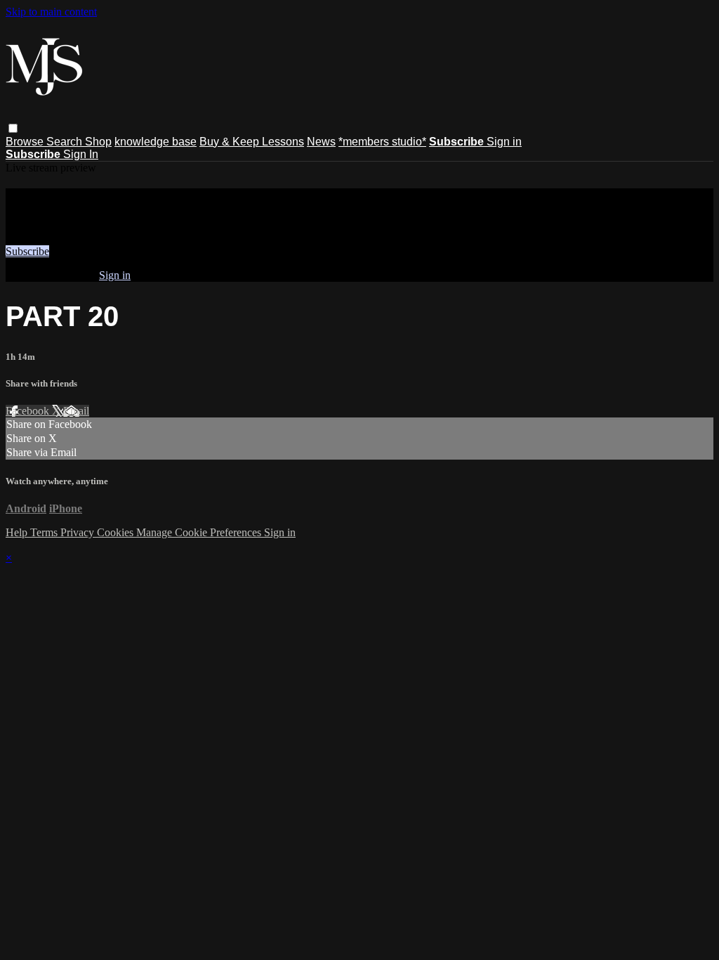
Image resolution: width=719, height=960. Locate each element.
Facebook (29, 411)
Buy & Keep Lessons (251, 142)
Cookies (116, 532)
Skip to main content (51, 12)
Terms (45, 532)
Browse (26, 142)
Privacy (78, 532)
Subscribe (27, 251)
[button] (13, 128)
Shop (98, 142)
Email (76, 411)
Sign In (80, 154)
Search (65, 142)
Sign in (504, 142)
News (321, 142)
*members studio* (382, 142)
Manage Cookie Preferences (200, 532)
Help (18, 532)
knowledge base (155, 142)
